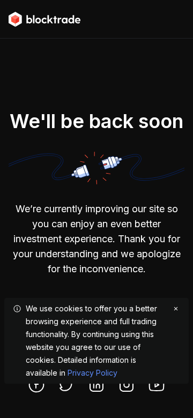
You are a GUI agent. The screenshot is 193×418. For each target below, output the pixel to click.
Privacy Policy (92, 372)
